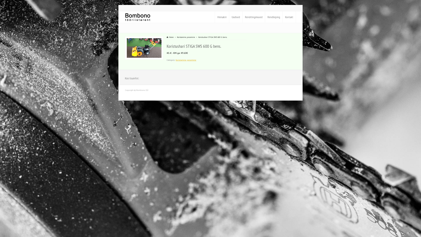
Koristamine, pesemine (186, 60)
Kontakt (289, 17)
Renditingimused (253, 17)
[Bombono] (137, 17)
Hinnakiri (222, 17)
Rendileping (274, 17)
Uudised (236, 17)
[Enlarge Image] (144, 38)
